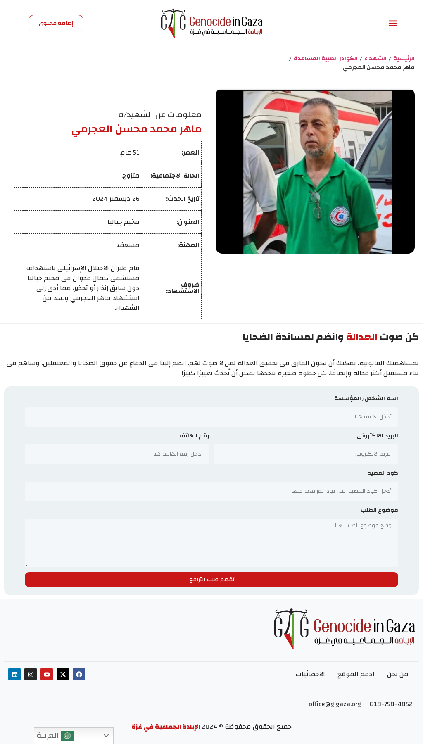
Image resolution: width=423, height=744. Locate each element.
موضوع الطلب (379, 511)
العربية (48, 735)
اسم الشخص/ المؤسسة (366, 399)
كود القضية (382, 473)
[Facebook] (79, 674)
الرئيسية (404, 59)
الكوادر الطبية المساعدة (326, 59)
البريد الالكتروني (377, 436)
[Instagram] (30, 674)
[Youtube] (46, 674)
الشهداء (375, 59)
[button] (393, 23)
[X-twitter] (63, 674)
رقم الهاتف (194, 436)
